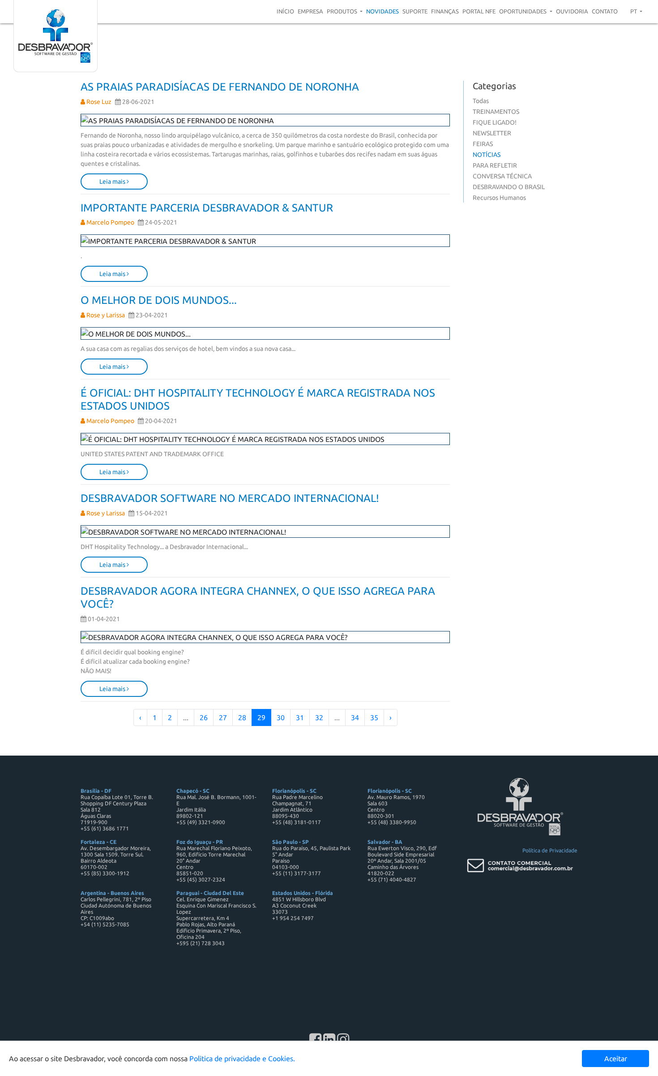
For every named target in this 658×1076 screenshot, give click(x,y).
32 (319, 717)
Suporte (414, 11)
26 (204, 717)
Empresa (310, 11)
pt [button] (634, 11)
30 (281, 717)
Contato (605, 11)
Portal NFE (479, 11)
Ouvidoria (572, 11)
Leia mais (113, 181)
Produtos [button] (343, 11)
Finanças (445, 11)
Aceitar (615, 1058)
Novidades (382, 11)
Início (285, 11)
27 (223, 717)
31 (300, 717)
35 (374, 717)
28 (242, 717)
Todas (481, 100)
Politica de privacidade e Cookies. (242, 1058)
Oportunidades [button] (523, 11)
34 (355, 717)
